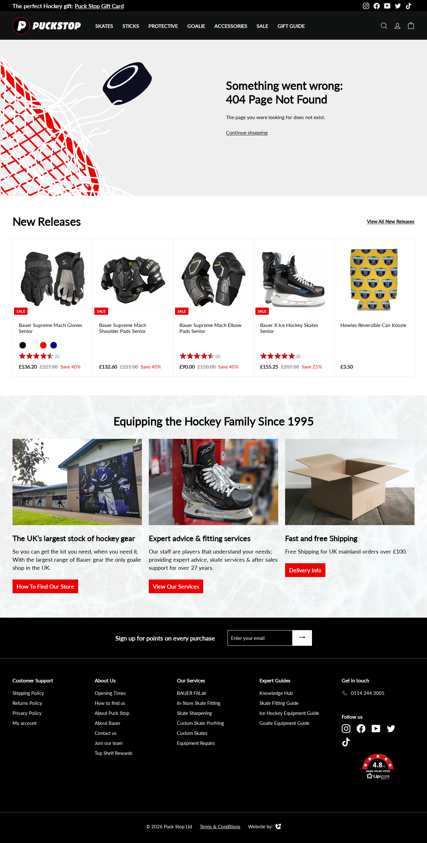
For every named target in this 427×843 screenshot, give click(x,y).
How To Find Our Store (45, 586)
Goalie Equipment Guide (284, 723)
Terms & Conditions (220, 826)
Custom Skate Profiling (200, 723)
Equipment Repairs (196, 743)
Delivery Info (305, 570)
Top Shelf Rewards (114, 753)
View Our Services (176, 586)
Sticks (131, 26)
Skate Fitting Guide (279, 703)
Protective (163, 26)
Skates (104, 26)
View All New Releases (390, 221)
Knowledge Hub (276, 693)
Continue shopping (247, 132)
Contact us (106, 733)
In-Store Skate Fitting (198, 703)
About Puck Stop (112, 713)
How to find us (110, 703)
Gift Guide (291, 26)
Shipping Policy (28, 693)
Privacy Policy (27, 713)
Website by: (260, 827)
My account (25, 723)
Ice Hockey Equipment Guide (289, 713)
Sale (262, 26)
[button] (378, 767)
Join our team (109, 743)
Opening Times (110, 693)
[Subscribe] (302, 638)
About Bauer (107, 723)
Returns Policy (27, 703)
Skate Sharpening (194, 713)
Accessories (230, 26)
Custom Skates (192, 733)
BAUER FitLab (191, 693)
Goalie (196, 26)
